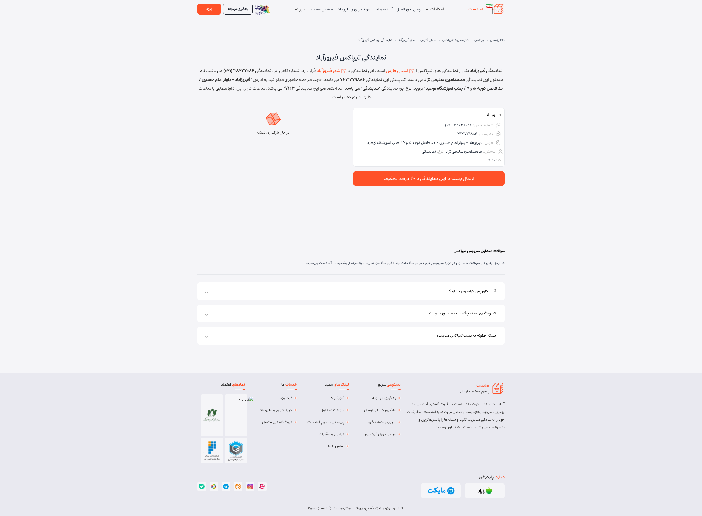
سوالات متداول (332, 410)
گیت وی (286, 398)
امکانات (436, 9)
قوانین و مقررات (331, 434)
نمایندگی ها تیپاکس (455, 40)
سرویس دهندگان (382, 422)
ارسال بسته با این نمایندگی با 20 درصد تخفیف (429, 178)
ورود (209, 9)
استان (397, 70)
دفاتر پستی (497, 40)
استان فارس (428, 40)
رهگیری (238, 9)
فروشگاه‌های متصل (277, 422)
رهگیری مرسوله (384, 398)
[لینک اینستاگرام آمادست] (250, 486)
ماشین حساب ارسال (380, 410)
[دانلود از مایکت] (441, 490)
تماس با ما (336, 446)
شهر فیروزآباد (406, 40)
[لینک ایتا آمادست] (238, 486)
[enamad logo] (236, 415)
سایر (303, 9)
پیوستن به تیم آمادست (325, 422)
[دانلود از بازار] (485, 490)
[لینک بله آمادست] (201, 486)
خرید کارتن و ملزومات (276, 410)
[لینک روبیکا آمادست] (214, 486)
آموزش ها (336, 398)
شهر (329, 70)
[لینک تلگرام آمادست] (226, 486)
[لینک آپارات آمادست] (262, 486)
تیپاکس (479, 40)
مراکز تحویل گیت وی (380, 434)
